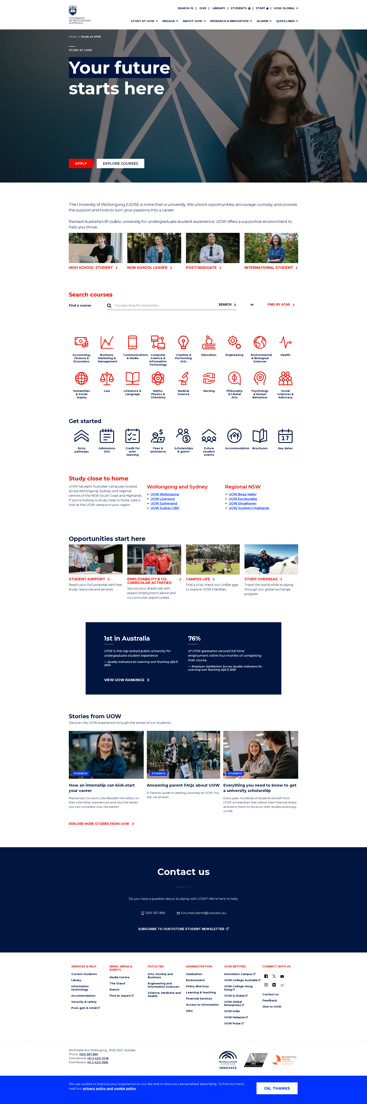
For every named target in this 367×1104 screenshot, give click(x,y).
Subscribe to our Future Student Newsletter (181, 929)
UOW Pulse (232, 1023)
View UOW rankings (124, 680)
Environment (195, 980)
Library (218, 8)
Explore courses (120, 163)
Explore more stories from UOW (99, 824)
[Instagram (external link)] (266, 984)
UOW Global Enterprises (233, 1003)
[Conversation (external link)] (282, 985)
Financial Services (199, 998)
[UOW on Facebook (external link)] (266, 976)
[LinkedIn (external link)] (274, 984)
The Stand (117, 983)
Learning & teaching (201, 992)
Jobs (189, 1011)
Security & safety (84, 1002)
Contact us (270, 994)
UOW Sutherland (164, 503)
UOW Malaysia (234, 1017)
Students (239, 8)
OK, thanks (277, 1088)
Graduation (194, 974)
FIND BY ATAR (279, 304)
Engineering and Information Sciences (163, 985)
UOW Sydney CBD (165, 508)
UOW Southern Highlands (249, 508)
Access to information (202, 1004)
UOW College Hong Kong (238, 988)
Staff (260, 8)
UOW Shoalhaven (242, 503)
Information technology (80, 988)
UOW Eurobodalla (243, 499)
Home (73, 36)
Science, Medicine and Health (164, 994)
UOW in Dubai (234, 995)
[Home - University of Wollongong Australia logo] (80, 15)
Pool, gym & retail (84, 1008)
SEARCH (224, 304)
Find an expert (120, 995)
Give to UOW (271, 1006)
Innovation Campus (238, 974)
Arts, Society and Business (160, 976)
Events (114, 989)
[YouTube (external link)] (282, 976)
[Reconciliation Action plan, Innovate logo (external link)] (228, 1060)
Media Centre (119, 977)
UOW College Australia (240, 980)
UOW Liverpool (163, 499)
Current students (84, 974)
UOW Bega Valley (243, 494)
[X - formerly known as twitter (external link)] (274, 976)
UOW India (232, 1011)
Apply (81, 163)
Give (202, 8)
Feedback (269, 1000)
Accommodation (83, 995)
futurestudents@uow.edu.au (203, 913)
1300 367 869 (154, 913)
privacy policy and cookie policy (109, 1088)
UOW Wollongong (165, 494)
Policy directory (197, 986)
